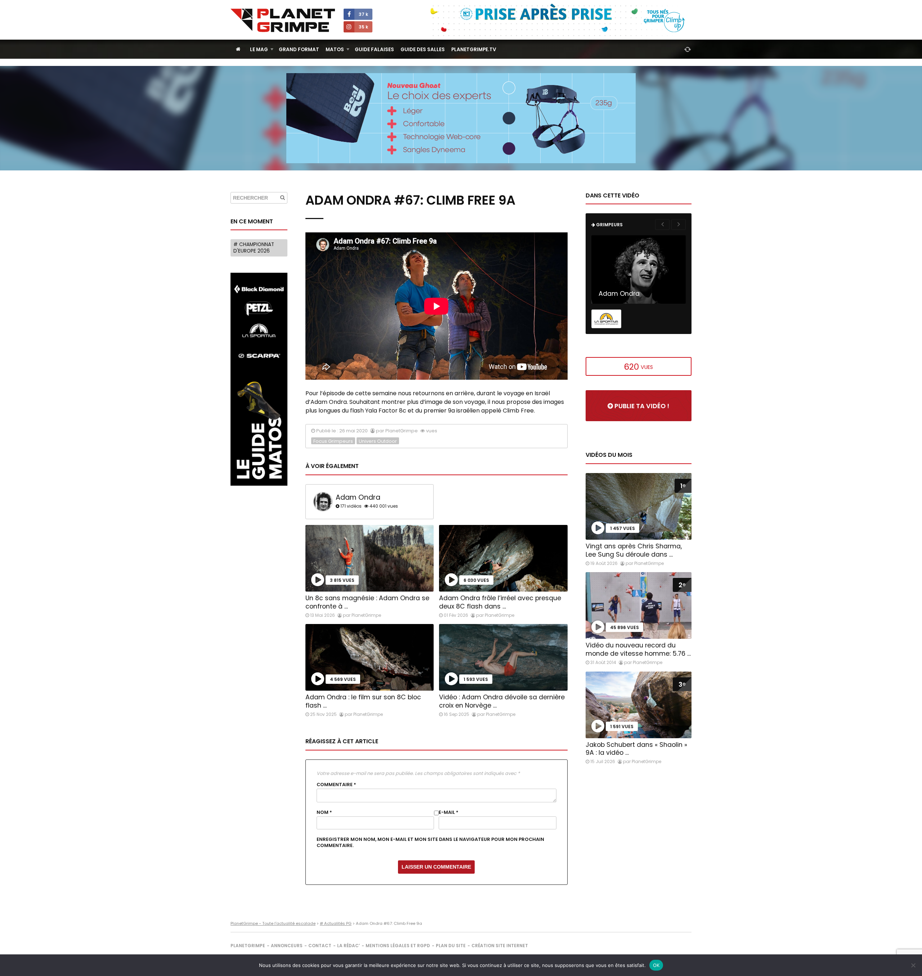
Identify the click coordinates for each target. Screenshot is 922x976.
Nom (324, 812)
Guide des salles (422, 49)
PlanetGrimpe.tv (473, 49)
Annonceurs (287, 945)
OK (656, 965)
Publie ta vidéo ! (641, 406)
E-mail (448, 812)
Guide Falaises (374, 49)
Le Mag (259, 49)
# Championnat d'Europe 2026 (253, 247)
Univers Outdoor (378, 441)
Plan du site (451, 945)
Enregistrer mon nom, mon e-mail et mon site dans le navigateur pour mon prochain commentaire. (430, 842)
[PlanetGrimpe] (282, 20)
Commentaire (336, 785)
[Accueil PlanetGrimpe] (238, 49)
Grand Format (299, 49)
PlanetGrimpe (247, 945)
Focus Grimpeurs (333, 441)
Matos (335, 49)
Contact (319, 945)
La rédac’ (348, 945)
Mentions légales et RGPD (398, 945)
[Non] (913, 965)
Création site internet (499, 945)
